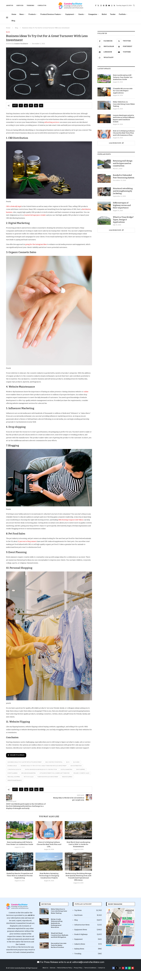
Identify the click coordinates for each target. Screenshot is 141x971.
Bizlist (104, 14)
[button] (108, 927)
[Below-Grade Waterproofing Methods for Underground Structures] (44, 921)
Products (32, 14)
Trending (30, 5)
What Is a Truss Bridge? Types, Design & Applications (123, 219)
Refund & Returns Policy (64, 968)
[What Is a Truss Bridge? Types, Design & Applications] (104, 220)
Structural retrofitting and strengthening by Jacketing (123, 190)
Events (81, 14)
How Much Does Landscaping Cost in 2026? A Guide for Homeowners (78, 844)
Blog (13, 21)
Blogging (76, 762)
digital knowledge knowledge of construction (41, 769)
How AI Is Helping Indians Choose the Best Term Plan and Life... (49, 844)
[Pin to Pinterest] (31, 105)
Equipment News (88, 930)
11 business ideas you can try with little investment (24, 762)
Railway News (88, 949)
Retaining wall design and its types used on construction (122, 163)
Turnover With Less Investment (47, 777)
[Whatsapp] (112, 5)
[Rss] (114, 5)
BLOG (68, 762)
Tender (113, 14)
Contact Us (42, 5)
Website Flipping (67, 777)
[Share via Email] (41, 105)
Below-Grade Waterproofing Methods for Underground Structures (56, 923)
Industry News (88, 944)
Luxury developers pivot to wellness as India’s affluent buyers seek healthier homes (123, 118)
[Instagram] (101, 5)
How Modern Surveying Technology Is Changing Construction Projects (49, 876)
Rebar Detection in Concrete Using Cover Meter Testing (124, 104)
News (21, 14)
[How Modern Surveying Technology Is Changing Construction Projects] (49, 862)
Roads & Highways (88, 934)
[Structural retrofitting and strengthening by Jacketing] (104, 191)
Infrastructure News (88, 925)
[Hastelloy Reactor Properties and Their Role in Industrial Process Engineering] (19, 862)
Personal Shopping (13, 777)
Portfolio (122, 14)
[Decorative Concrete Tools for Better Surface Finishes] (44, 945)
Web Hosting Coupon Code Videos (70, 520)
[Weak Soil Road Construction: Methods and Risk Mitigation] (44, 935)
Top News (88, 910)
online (85, 392)
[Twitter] (98, 5)
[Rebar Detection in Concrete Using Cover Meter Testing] (104, 105)
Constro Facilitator (21, 44)
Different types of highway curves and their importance (122, 205)
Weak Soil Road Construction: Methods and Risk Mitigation (59, 935)
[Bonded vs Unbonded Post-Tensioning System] (104, 178)
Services (19, 5)
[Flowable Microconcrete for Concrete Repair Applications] (104, 92)
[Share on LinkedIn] (36, 105)
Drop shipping (80, 769)
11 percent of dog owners (27, 541)
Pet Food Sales (29, 777)
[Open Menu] (7, 18)
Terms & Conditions (90, 968)
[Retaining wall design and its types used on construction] (104, 164)
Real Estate (88, 915)
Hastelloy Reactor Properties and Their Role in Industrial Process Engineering (19, 876)
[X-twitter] (116, 968)
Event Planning (12, 773)
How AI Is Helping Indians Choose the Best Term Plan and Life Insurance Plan (124, 133)
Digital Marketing (66, 769)
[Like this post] (16, 105)
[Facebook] (95, 5)
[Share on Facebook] (21, 105)
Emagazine (92, 14)
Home (14, 14)
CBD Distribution (76, 765)
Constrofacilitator (14, 769)
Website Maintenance (14, 780)
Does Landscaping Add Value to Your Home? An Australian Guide (122, 77)
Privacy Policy (78, 968)
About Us (9, 5)
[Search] (134, 5)
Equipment (69, 14)
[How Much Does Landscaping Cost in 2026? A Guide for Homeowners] (78, 830)
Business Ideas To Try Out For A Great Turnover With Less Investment (44, 765)
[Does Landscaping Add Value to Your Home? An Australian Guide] (19, 830)
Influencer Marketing (28, 773)
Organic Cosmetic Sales (81, 773)
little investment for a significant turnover (55, 773)
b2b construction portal (53, 762)
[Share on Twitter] (26, 105)
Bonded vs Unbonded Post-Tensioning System (123, 176)
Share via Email (17, 755)
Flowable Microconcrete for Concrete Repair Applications (122, 91)
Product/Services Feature (50, 14)
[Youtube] (109, 5)
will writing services (51, 122)
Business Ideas (12, 765)
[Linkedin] (106, 5)
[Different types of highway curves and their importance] (104, 206)
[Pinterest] (103, 5)
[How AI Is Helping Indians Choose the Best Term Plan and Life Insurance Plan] (49, 830)
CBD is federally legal (13, 206)
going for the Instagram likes (36, 244)
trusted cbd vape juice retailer (35, 215)
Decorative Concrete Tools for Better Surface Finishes (58, 945)
